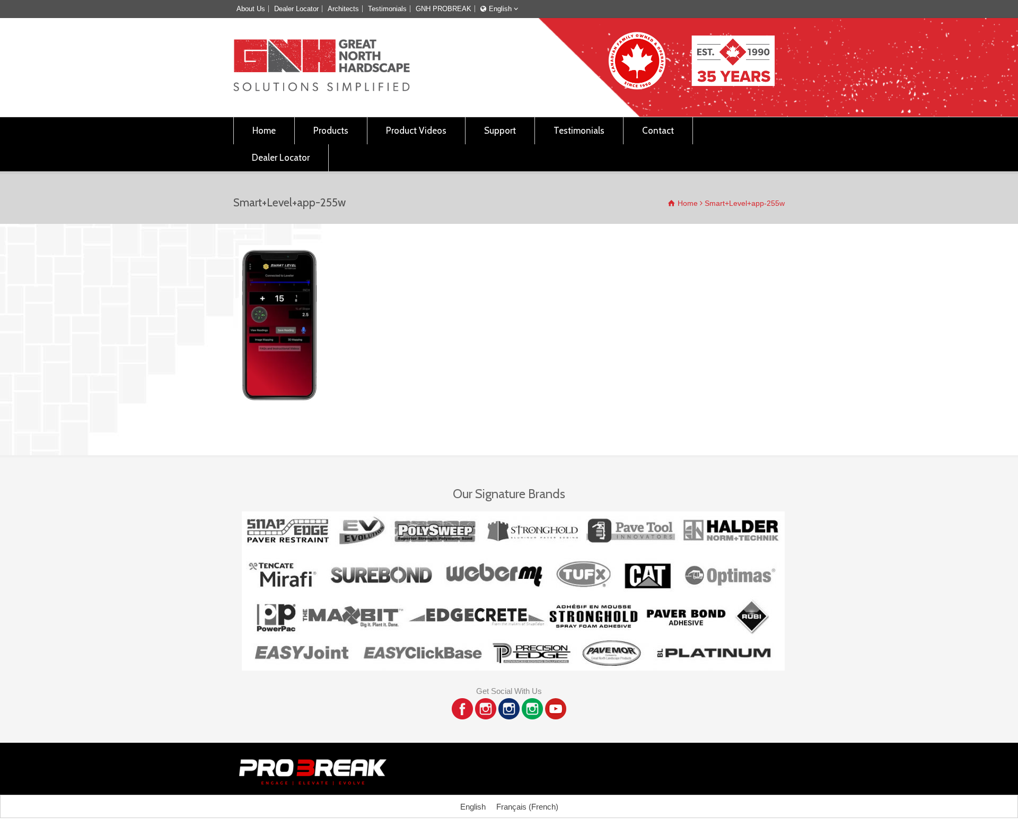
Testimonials (387, 9)
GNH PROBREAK (443, 9)
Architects (343, 9)
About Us (250, 9)
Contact (658, 130)
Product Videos (416, 130)
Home (264, 130)
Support (500, 130)
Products (330, 130)
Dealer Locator (296, 9)
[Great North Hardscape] (321, 88)
